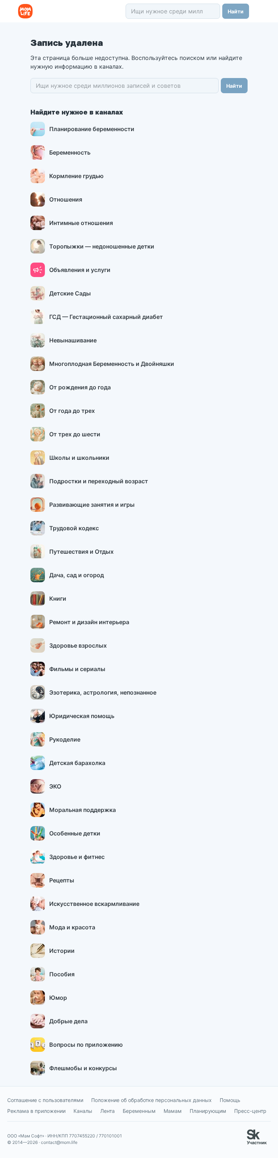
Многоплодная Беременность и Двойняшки (111, 363)
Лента (107, 1111)
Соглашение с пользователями (45, 1100)
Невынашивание (73, 340)
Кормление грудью (76, 176)
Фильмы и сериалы (77, 669)
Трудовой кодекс (74, 528)
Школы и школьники (79, 457)
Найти (236, 11)
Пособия (62, 974)
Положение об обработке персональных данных (151, 1100)
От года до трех (72, 410)
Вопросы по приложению (86, 1044)
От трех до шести (74, 434)
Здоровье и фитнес (77, 856)
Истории (62, 950)
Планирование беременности (91, 129)
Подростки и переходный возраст (98, 481)
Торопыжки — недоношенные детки (101, 246)
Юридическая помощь (81, 716)
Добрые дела (68, 1021)
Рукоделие (64, 739)
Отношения (65, 199)
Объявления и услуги (79, 269)
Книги (57, 598)
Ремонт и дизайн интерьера (89, 622)
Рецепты (61, 880)
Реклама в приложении (36, 1111)
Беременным (139, 1111)
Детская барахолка (77, 762)
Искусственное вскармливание (94, 903)
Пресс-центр (250, 1111)
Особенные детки (74, 833)
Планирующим (208, 1111)
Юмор (58, 997)
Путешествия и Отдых (81, 551)
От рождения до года (80, 387)
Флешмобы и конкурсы (83, 1068)
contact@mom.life (59, 1142)
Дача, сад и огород (76, 575)
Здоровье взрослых (78, 645)
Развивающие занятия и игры (92, 504)
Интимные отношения (81, 222)
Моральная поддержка (82, 809)
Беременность (69, 152)
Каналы (82, 1111)
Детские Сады (70, 293)
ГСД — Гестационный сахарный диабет (106, 316)
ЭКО (55, 786)
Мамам (173, 1111)
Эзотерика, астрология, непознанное (102, 692)
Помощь (230, 1100)
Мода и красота (72, 927)
